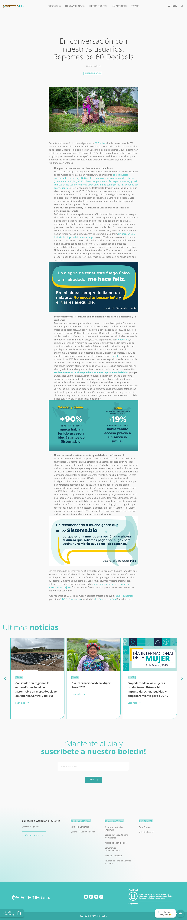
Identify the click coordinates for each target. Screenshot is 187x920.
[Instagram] (101, 897)
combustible (122, 339)
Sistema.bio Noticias (92, 73)
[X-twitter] (91, 897)
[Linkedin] (96, 897)
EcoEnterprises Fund (106, 599)
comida (115, 356)
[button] (182, 6)
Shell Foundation (124, 595)
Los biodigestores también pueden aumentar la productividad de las (91, 372)
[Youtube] (86, 897)
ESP (169, 6)
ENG (175, 6)
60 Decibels (101, 143)
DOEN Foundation (71, 599)
